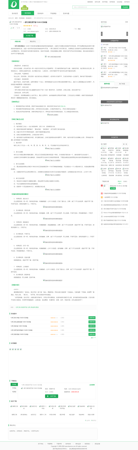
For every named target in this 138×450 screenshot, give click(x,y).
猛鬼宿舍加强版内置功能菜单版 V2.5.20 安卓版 (116, 224)
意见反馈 (97, 444)
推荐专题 (107, 84)
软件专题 (104, 2)
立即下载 (53, 396)
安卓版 (14, 384)
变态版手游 (114, 137)
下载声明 (59, 444)
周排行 (120, 181)
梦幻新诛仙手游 (114, 119)
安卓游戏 (28, 13)
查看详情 (92, 317)
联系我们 (87, 444)
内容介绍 (18, 41)
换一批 (125, 144)
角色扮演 (28, 18)
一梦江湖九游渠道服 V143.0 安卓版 (20, 322)
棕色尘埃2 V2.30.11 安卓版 (118, 186)
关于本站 (40, 444)
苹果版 (14, 388)
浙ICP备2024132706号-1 (60, 448)
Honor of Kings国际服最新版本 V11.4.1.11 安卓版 (116, 212)
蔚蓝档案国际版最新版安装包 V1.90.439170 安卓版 (116, 205)
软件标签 (112, 2)
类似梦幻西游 (35, 307)
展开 (92, 338)
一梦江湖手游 (114, 40)
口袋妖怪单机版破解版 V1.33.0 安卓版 (115, 193)
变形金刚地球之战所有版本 (114, 102)
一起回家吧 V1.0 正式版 (111, 197)
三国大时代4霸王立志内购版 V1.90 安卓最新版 (116, 201)
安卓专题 (66, 13)
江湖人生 (62, 106)
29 (13, 28)
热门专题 (122, 84)
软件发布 (127, 2)
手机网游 (53, 13)
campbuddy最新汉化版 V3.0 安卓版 (114, 216)
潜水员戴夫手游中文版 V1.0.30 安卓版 (115, 209)
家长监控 (78, 444)
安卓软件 (40, 13)
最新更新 (90, 2)
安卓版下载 (29, 35)
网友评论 (33, 41)
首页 (16, 18)
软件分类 (97, 2)
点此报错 (92, 385)
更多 (126, 22)
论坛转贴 (119, 2)
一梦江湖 (17, 307)
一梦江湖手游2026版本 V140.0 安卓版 (21, 330)
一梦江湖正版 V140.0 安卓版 (18, 326)
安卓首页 (15, 13)
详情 (125, 50)
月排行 (125, 181)
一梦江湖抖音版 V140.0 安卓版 (19, 334)
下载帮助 (49, 444)
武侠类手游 (24, 307)
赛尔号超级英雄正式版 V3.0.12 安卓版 (115, 220)
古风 (29, 307)
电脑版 (14, 391)
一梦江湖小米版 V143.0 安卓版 (19, 317)
